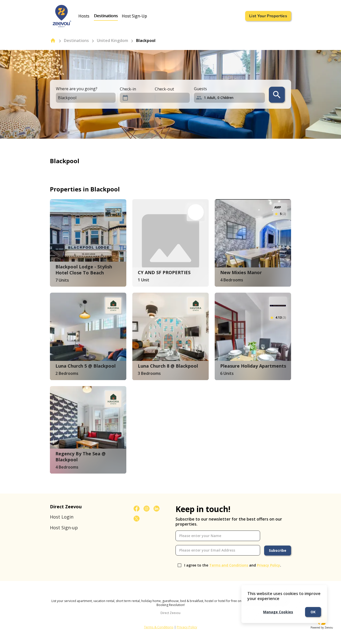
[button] (230, 98)
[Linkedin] (157, 509)
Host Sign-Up (134, 15)
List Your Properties (268, 16)
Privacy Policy (268, 565)
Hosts (83, 15)
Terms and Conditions (228, 565)
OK (313, 612)
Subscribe (277, 550)
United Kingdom (112, 40)
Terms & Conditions (158, 627)
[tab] (84, 16)
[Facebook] (137, 509)
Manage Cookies (278, 612)
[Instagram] (147, 509)
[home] (53, 40)
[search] (277, 95)
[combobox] (81, 97)
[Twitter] (137, 519)
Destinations (106, 15)
